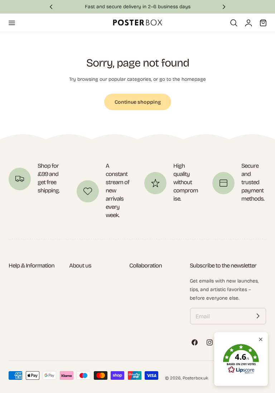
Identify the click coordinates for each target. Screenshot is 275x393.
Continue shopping (138, 102)
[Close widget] (260, 339)
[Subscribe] (257, 316)
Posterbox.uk (195, 377)
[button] (11, 22)
